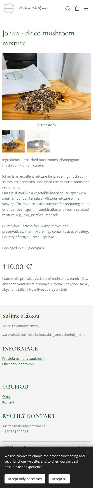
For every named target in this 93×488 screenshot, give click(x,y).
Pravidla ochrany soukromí (23, 358)
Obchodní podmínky (18, 364)
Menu (86, 8)
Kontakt (8, 402)
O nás (6, 396)
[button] (68, 8)
